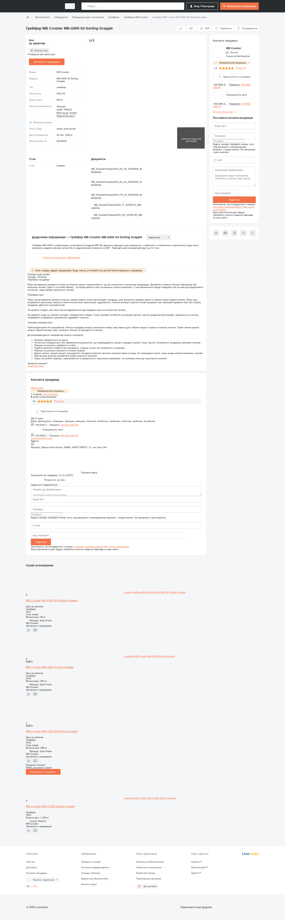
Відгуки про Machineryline (95, 878)
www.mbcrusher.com (41, 438)
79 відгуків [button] (59, 401)
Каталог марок (89, 884)
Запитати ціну (41, 50)
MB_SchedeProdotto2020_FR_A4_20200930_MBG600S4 (116, 196)
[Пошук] (85, 6)
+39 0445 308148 (69, 425)
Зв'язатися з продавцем (47, 62)
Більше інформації (223, 112)
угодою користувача (118, 546)
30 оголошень (51, 394)
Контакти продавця (36, 873)
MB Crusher (63, 72)
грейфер (61, 87)
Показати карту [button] (89, 472)
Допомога (31, 867)
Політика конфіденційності (95, 867)
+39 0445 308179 (69, 435)
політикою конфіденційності (89, 546)
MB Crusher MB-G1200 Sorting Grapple (50, 806)
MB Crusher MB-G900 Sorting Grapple (49, 667)
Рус (35, 886)
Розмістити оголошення (43, 772)
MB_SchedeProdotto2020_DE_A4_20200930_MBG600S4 (116, 171)
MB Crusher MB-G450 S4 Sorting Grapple (52, 731)
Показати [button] (54, 425)
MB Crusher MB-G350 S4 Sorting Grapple (52, 600)
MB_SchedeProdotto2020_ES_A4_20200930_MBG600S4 (116, 183)
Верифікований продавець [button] (50, 391)
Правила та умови (91, 861)
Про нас (30, 861)
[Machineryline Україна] (43, 6)
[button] (181, 28)
